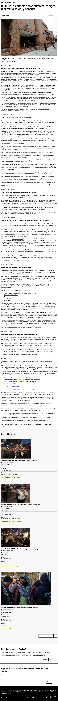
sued (14, 79)
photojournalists (8, 77)
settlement (40, 201)
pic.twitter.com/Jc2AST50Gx (11, 387)
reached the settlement (23, 127)
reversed (45, 131)
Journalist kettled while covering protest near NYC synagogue (19, 460)
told (34, 369)
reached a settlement (37, 81)
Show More (50, 15)
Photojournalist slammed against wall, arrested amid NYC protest (19, 607)
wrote (22, 143)
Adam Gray (17, 149)
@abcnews (27, 379)
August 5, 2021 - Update (7, 264)
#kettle (13, 477)
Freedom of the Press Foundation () (30, 690)
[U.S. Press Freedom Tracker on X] (51, 697)
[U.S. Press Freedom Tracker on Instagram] (55, 697)
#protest (19, 477)
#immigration (5, 628)
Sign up (49, 682)
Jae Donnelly (7, 149)
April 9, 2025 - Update (6, 65)
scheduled (24, 214)
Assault (4, 611)
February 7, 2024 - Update (7, 114)
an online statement (35, 176)
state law (48, 417)
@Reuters (21, 379)
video (4, 372)
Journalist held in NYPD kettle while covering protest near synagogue (21, 549)
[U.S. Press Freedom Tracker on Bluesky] (47, 697)
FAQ (33, 697)
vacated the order (17, 197)
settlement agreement (17, 152)
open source (53, 690)
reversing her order (7, 208)
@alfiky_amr (30, 378)
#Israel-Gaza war (6, 477)
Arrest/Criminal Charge (8, 462)
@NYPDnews (8, 381)
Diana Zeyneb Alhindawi (43, 148)
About (2, 697)
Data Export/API (10, 697)
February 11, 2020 (5, 358)
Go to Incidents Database (46, 636)
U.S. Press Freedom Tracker (8, 2)
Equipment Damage (7, 612)
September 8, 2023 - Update (8, 189)
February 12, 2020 (30, 390)
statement (6, 256)
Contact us (44, 659)
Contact (27, 697)
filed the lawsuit (38, 146)
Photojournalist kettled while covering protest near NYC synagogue (20, 504)
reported (53, 394)
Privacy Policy (19, 697)
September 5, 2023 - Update (8, 217)
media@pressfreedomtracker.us (37, 655)
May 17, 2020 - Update (6, 331)
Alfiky (5, 293)
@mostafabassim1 (16, 378)
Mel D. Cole (30, 231)
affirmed (37, 97)
